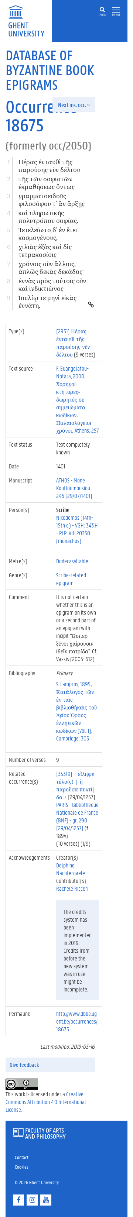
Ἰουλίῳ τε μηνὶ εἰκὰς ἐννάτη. (47, 301)
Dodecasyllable (72, 561)
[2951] (73, 342)
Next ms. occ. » (74, 105)
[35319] (75, 785)
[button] (116, 10)
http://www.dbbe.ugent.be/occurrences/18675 (77, 1021)
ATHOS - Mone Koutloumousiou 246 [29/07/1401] (74, 487)
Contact (21, 1157)
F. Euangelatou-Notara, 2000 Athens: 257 (77, 399)
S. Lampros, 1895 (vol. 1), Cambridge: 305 (76, 711)
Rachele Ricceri (72, 888)
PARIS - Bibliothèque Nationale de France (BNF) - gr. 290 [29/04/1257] (77, 816)
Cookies (21, 1166)
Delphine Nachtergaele (70, 869)
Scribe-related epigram (71, 579)
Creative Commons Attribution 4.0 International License (46, 1101)
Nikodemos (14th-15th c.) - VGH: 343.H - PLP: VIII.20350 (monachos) (77, 528)
